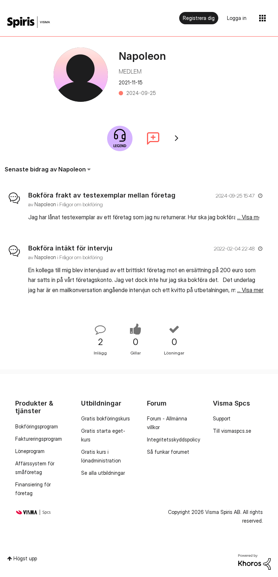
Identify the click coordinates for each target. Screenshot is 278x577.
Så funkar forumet (168, 452)
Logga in (237, 18)
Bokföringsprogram (36, 426)
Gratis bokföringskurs (105, 418)
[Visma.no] (28, 22)
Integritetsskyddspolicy (173, 439)
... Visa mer (250, 217)
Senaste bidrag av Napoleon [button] (45, 169)
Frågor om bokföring (81, 204)
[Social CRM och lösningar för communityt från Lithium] (254, 561)
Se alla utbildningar (103, 473)
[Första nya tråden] (153, 138)
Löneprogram (30, 451)
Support (222, 418)
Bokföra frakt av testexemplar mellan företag (102, 195)
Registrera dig (199, 18)
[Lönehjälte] (120, 138)
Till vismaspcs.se (232, 431)
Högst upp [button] (25, 558)
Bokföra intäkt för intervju (70, 248)
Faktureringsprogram (38, 439)
